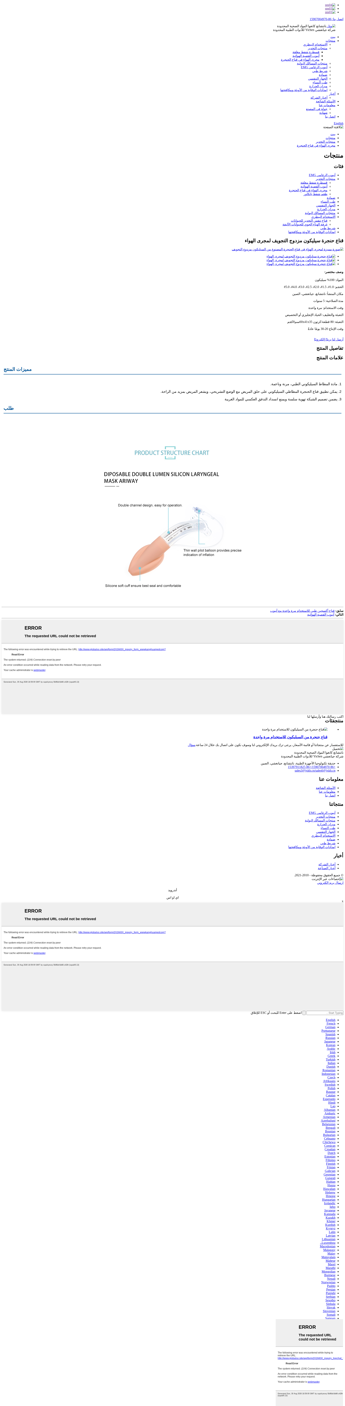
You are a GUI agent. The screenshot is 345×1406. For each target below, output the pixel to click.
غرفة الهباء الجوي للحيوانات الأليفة (305, 224)
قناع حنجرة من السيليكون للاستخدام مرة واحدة (290, 737)
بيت (332, 37)
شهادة (323, 112)
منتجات (330, 40)
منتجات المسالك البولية (312, 63)
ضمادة (323, 74)
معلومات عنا (327, 105)
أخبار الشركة (318, 97)
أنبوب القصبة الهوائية (305, 56)
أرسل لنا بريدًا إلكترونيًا (328, 339)
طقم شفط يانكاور (315, 194)
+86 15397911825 (299, 767)
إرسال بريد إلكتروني (330, 882)
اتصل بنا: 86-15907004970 (326, 19)
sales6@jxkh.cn (325, 770)
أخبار (332, 93)
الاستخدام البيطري (315, 44)
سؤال (191, 745)
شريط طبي (319, 71)
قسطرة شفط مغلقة (305, 52)
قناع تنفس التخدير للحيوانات (309, 220)
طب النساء (320, 82)
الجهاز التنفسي (317, 78)
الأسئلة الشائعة (325, 101)
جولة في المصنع (316, 109)
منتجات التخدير (317, 48)
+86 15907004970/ (323, 767)
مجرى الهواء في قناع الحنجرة (300, 59)
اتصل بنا (330, 116)
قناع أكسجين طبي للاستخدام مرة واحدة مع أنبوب (302, 610)
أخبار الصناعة (326, 868)
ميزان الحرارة (318, 86)
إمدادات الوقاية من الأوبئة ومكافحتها (303, 90)
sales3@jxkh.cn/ (305, 770)
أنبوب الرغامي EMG (314, 67)
